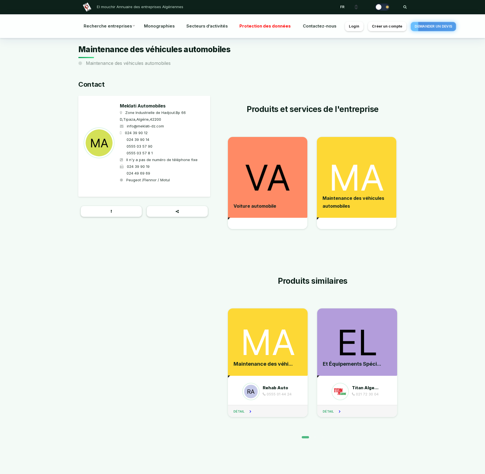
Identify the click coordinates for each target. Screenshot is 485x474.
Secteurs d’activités (207, 26)
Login (354, 26)
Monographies (159, 26)
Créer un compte (387, 26)
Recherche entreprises (108, 26)
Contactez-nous (319, 26)
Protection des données (265, 26)
